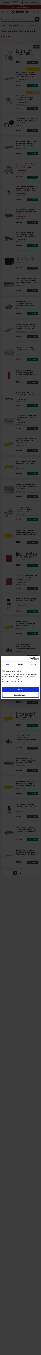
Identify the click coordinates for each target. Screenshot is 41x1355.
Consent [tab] (7, 664)
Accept (20, 689)
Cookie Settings (19, 695)
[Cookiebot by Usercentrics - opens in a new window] (30, 658)
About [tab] (33, 664)
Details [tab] (20, 664)
